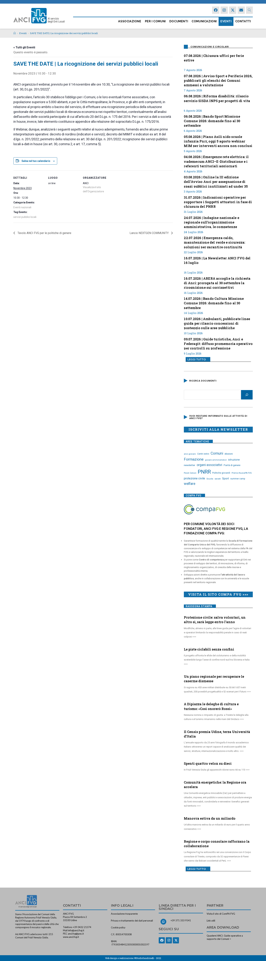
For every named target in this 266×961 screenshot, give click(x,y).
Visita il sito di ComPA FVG (221, 913)
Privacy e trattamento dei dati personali (132, 920)
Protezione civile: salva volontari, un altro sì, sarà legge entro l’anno (215, 619)
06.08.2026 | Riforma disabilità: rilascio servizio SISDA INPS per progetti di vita (217, 98)
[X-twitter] (232, 10)
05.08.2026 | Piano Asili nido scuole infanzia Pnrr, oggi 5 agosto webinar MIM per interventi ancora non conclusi (218, 140)
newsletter (189, 465)
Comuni (217, 453)
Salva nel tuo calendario (36, 161)
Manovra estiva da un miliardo (209, 818)
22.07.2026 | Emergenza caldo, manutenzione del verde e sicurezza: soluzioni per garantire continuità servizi (214, 242)
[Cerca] (247, 395)
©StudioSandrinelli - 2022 (147, 958)
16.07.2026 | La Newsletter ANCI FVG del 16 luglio (217, 260)
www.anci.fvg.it (71, 936)
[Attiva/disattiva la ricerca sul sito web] (249, 10)
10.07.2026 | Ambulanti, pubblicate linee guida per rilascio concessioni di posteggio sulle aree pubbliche (217, 323)
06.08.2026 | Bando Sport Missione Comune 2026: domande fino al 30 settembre (212, 120)
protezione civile (194, 478)
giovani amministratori (216, 460)
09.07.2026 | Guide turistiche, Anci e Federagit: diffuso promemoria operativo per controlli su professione (218, 343)
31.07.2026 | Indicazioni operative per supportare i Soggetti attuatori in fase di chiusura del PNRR (218, 201)
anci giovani (190, 454)
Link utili (211, 920)
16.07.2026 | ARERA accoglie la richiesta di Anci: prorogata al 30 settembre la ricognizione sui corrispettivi (217, 282)
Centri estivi (203, 454)
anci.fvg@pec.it (76, 933)
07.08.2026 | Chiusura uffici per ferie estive (214, 57)
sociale (218, 479)
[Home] (14, 33)
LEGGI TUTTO (196, 359)
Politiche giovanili (221, 473)
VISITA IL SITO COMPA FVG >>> (218, 594)
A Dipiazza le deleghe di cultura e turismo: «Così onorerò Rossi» (211, 706)
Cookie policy (118, 927)
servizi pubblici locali (24, 217)
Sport (225, 478)
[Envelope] (241, 10)
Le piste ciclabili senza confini (209, 649)
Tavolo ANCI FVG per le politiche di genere (44, 233)
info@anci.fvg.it (76, 930)
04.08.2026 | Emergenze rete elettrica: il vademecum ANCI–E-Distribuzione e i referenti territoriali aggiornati (216, 161)
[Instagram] (224, 10)
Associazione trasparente (124, 913)
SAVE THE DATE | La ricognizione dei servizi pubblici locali (64, 33)
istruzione (234, 459)
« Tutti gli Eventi (24, 47)
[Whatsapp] (163, 922)
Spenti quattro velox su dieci (208, 763)
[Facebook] (215, 10)
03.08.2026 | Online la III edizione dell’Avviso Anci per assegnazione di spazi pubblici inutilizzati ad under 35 (216, 181)
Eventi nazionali (22, 207)
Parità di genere (232, 465)
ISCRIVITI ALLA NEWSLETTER (218, 429)
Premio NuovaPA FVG (242, 473)
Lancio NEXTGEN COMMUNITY (149, 233)
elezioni (229, 453)
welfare (189, 484)
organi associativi (209, 465)
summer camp (237, 478)
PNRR (204, 472)
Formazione (194, 459)
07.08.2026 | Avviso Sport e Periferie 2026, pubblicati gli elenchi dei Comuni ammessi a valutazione (218, 80)
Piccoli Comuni (190, 473)
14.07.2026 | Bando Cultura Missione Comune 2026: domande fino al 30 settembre (214, 302)
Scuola (209, 478)
